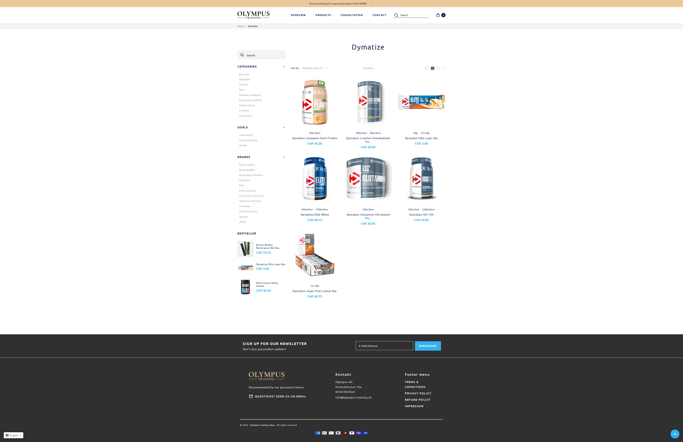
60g (416, 132)
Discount (244, 74)
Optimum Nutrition (250, 200)
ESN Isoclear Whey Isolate (267, 284)
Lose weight (246, 134)
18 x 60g (425, 132)
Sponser (243, 216)
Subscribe (428, 346)
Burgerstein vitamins (251, 174)
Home (240, 26)
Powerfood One (248, 211)
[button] (13, 435)
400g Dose (368, 209)
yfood (242, 221)
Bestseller (245, 79)
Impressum (414, 406)
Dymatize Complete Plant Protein (315, 138)
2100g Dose (322, 209)
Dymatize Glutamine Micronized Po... (368, 216)
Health (243, 145)
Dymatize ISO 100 (421, 214)
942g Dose (307, 209)
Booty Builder (247, 169)
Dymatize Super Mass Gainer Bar (315, 291)
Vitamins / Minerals (250, 95)
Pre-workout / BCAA (250, 100)
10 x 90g (314, 285)
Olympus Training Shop (262, 425)
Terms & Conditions (415, 384)
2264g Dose (428, 209)
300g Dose (375, 132)
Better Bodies (247, 164)
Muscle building (248, 140)
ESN (241, 185)
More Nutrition (247, 190)
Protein (243, 84)
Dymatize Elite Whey (315, 214)
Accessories (245, 115)
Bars (241, 89)
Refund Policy (418, 399)
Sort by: (295, 67)
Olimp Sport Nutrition (251, 195)
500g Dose (361, 132)
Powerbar (244, 206)
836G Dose (314, 132)
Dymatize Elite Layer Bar (421, 138)
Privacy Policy (418, 393)
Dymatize (244, 180)
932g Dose (413, 209)
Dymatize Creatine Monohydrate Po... (368, 139)
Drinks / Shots (247, 105)
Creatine (244, 110)
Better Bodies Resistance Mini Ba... (268, 246)
